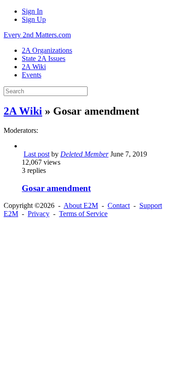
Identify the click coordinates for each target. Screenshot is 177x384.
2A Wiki (23, 111)
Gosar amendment (56, 188)
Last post (36, 154)
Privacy (38, 213)
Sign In (32, 11)
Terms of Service (83, 213)
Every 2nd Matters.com (37, 35)
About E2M (81, 205)
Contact (119, 205)
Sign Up (34, 19)
